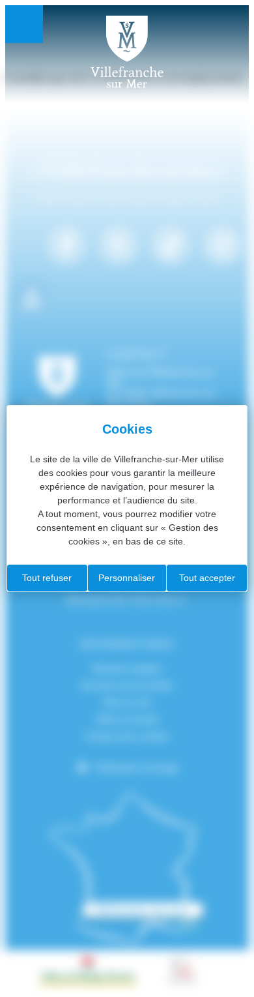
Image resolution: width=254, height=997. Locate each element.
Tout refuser (47, 578)
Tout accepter (207, 578)
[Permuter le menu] (24, 24)
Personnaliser (126, 578)
